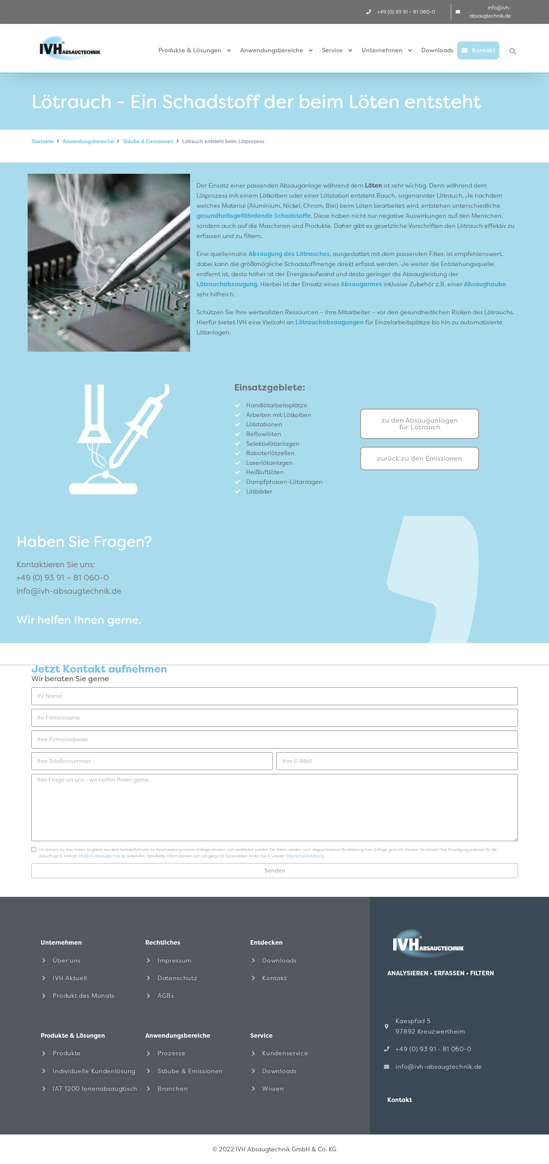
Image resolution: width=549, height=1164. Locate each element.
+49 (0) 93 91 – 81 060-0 (62, 577)
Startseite (42, 141)
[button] (513, 51)
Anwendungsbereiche (88, 141)
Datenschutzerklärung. (304, 855)
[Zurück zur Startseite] (442, 943)
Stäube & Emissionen (148, 141)
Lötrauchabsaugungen (329, 322)
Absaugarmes (361, 284)
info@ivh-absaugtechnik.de (68, 591)
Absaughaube (485, 284)
